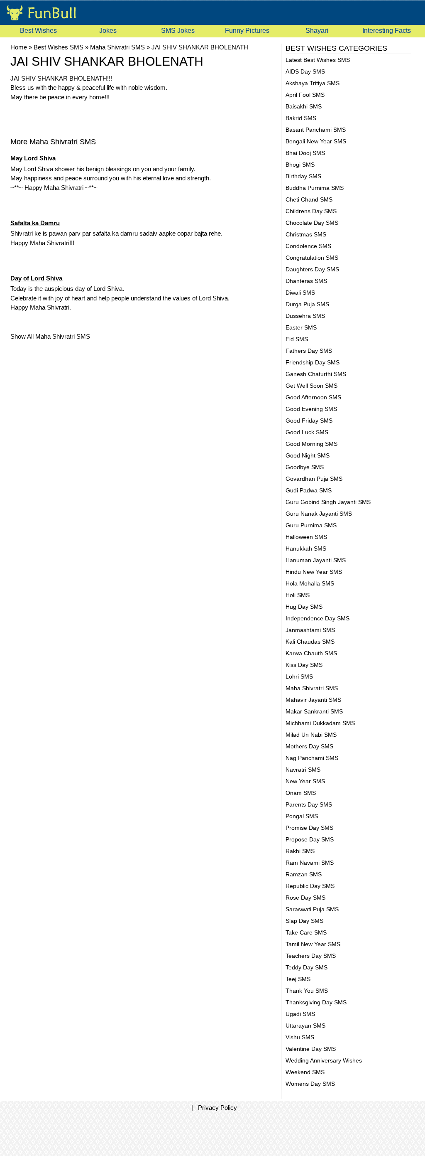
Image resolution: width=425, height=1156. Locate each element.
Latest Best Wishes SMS (318, 60)
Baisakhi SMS (304, 106)
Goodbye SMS (305, 467)
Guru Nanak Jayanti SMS (319, 513)
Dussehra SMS (305, 315)
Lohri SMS (299, 676)
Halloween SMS (306, 537)
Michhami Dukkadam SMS (320, 723)
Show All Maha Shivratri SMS (50, 336)
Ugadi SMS (300, 1014)
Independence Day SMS (317, 618)
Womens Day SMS (310, 1083)
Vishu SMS (300, 1037)
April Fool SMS (305, 94)
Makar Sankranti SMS (314, 711)
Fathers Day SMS (309, 350)
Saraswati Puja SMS (312, 909)
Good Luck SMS (307, 432)
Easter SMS (301, 327)
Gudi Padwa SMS (309, 490)
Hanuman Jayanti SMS (316, 560)
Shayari (316, 30)
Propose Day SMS (310, 839)
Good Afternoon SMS (313, 397)
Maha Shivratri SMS (312, 688)
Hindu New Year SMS (314, 571)
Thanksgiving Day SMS (316, 1002)
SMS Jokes (178, 30)
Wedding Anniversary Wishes (324, 1060)
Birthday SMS (303, 176)
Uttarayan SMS (305, 1025)
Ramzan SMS (304, 874)
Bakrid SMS (301, 118)
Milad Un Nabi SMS (311, 734)
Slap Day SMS (304, 920)
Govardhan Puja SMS (314, 478)
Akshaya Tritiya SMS (313, 83)
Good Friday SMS (309, 420)
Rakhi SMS (300, 851)
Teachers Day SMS (311, 955)
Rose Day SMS (305, 897)
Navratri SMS (303, 769)
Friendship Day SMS (313, 362)
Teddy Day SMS (306, 967)
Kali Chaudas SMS (310, 641)
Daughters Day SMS (312, 269)
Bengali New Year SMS (316, 141)
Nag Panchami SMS (312, 758)
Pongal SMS (302, 816)
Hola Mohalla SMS (310, 583)
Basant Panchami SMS (316, 129)
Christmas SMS (306, 234)
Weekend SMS (305, 1072)
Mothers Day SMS (309, 746)
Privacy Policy (217, 1107)
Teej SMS (298, 979)
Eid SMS (297, 339)
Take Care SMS (306, 932)
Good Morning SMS (311, 443)
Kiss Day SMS (304, 665)
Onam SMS (301, 793)
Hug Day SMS (304, 606)
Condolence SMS (308, 246)
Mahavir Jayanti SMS (313, 699)
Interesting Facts (386, 30)
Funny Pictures (247, 30)
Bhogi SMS (300, 164)
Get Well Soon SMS (311, 385)
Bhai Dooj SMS (305, 153)
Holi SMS (298, 595)
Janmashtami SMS (310, 630)
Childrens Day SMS (311, 211)
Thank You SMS (307, 990)
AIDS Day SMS (305, 71)
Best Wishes (38, 30)
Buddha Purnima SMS (315, 187)
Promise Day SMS (309, 827)
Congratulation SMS (312, 257)
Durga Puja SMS (307, 304)
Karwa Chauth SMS (311, 653)
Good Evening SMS (311, 409)
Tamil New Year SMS (313, 944)
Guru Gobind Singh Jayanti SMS (328, 502)
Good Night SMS (308, 455)
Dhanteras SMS (306, 281)
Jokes (108, 30)
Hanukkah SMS (306, 548)
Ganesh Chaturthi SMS (316, 374)
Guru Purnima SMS (311, 525)
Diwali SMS (300, 292)
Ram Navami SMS (310, 862)
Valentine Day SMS (311, 1048)
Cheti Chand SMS (309, 199)
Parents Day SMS (309, 804)
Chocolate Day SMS (312, 222)
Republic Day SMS (310, 886)
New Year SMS (305, 781)
